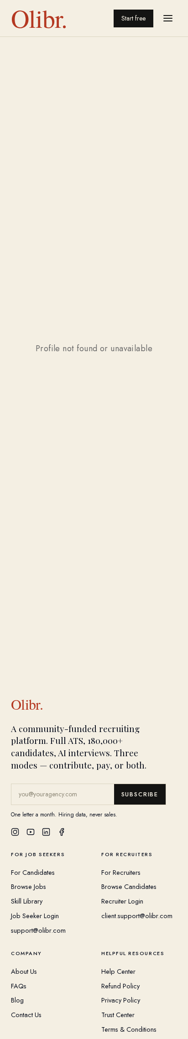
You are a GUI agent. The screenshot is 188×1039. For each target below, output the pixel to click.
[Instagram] (15, 832)
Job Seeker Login (35, 915)
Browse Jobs (28, 886)
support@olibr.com (38, 930)
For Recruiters (121, 872)
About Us (24, 971)
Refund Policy (120, 986)
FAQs (18, 986)
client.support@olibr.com (136, 915)
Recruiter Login (122, 901)
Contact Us (26, 1014)
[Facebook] (61, 832)
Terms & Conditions (129, 1029)
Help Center (118, 971)
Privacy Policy (120, 1000)
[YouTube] (30, 832)
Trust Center (118, 1014)
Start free (133, 18)
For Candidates (33, 872)
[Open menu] (168, 18)
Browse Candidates (129, 886)
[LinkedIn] (46, 832)
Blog (17, 1000)
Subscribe (139, 794)
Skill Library (26, 901)
